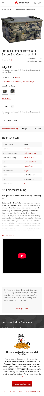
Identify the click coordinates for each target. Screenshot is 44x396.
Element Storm (29, 157)
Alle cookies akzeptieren (22, 384)
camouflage (28, 166)
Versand (17, 77)
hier (22, 377)
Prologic (27, 149)
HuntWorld (22, 3)
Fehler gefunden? (22, 308)
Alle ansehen (6, 98)
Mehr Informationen (32, 391)
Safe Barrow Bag (30, 153)
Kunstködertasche (30, 162)
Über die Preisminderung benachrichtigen (19, 81)
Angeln (26, 170)
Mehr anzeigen (7, 235)
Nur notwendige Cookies (13, 391)
